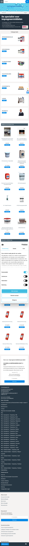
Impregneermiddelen (7, 37)
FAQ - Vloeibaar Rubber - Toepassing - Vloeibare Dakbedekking (11, 469)
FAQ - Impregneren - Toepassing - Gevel (9, 423)
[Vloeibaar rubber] (21, 63)
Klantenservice (4, 406)
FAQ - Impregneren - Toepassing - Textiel (9, 447)
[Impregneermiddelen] (21, 38)
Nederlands (4, 12)
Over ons (3, 474)
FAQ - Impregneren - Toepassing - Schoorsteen (11, 435)
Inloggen (25, 12)
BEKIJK (4, 38)
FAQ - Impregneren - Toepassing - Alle (9, 414)
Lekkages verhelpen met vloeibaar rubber (10, 529)
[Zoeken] (27, 1)
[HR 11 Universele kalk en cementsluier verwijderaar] (21, 132)
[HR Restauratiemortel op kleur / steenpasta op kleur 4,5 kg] (7, 132)
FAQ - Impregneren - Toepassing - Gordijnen (10, 425)
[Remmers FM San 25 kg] (7, 337)
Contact (2, 408)
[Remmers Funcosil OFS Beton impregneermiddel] (7, 176)
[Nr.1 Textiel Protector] (7, 198)
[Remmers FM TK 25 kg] (21, 314)
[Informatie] (21, 112)
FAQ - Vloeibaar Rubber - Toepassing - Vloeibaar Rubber (11, 465)
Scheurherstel (6, 86)
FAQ (2, 412)
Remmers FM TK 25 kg (21, 321)
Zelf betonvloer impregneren (7, 531)
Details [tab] (14, 248)
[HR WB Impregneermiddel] (21, 198)
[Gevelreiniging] (21, 50)
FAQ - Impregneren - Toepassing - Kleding (10, 429)
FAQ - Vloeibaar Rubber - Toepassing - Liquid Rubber (10, 456)
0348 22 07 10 (4, 394)
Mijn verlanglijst (4, 503)
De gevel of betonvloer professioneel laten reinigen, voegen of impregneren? (14, 403)
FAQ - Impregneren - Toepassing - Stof (9, 439)
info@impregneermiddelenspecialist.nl (9, 393)
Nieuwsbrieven (4, 505)
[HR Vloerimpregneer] (21, 176)
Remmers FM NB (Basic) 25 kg (22, 343)
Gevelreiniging (6, 49)
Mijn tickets (3, 501)
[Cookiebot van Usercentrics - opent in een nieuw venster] (21, 245)
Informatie (5, 110)
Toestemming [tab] (5, 248)
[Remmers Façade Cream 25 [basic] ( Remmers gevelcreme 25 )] (7, 221)
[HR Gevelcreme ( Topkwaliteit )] (7, 154)
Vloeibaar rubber (6, 61)
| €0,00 (5, 544)
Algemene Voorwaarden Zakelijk (8, 410)
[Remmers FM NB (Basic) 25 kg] (21, 337)
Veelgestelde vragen (5, 489)
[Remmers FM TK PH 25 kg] (7, 314)
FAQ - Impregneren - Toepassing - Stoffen (10, 441)
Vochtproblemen (6, 74)
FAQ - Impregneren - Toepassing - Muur (9, 433)
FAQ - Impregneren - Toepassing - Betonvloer (10, 418)
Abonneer (14, 381)
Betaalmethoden (4, 482)
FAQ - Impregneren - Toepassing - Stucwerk (10, 443)
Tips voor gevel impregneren (7, 527)
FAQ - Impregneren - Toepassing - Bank (9, 416)
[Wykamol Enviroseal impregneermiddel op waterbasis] (21, 154)
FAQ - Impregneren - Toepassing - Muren (9, 431)
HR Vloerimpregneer (22, 183)
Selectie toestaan (15, 295)
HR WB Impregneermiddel (22, 205)
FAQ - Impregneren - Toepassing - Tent (9, 445)
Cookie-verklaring (4, 480)
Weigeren (14, 300)
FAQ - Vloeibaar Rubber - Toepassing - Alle (10, 449)
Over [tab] (24, 248)
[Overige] (21, 100)
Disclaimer (3, 478)
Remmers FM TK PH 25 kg (7, 321)
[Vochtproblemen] (21, 75)
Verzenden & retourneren (6, 484)
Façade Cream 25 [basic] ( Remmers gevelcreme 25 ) (7, 229)
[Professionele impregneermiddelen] (14, 7)
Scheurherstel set (21, 227)
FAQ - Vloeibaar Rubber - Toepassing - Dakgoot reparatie (11, 452)
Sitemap (3, 486)
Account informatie (5, 497)
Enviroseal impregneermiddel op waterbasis (22, 162)
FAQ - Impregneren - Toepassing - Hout (9, 427)
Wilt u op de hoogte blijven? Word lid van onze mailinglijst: (14, 375)
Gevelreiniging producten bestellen (8, 533)
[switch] (25, 276)
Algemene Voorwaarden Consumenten (9, 476)
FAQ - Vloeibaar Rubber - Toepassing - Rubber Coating (10, 460)
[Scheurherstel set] (21, 221)
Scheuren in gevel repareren (7, 535)
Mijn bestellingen (4, 499)
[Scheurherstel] (21, 87)
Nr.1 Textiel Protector (7, 205)
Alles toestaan (14, 291)
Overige (4, 98)
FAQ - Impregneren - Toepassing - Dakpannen (10, 421)
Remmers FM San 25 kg (7, 343)
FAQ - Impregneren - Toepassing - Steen (9, 437)
